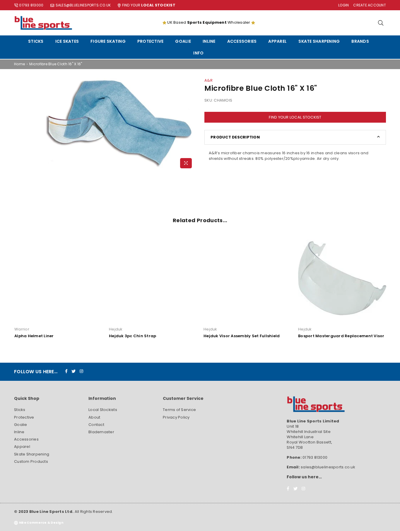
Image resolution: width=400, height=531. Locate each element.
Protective (150, 41)
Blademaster (101, 432)
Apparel (277, 41)
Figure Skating (108, 41)
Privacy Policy (176, 417)
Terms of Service (179, 409)
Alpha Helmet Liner (34, 336)
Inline (209, 41)
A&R (208, 80)
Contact (96, 424)
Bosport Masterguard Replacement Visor (341, 336)
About (94, 417)
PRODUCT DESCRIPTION (235, 137)
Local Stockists (102, 409)
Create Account (369, 5)
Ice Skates (67, 41)
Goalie (183, 41)
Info (198, 53)
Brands (360, 41)
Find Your (148, 5)
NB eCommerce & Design (41, 522)
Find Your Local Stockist (295, 117)
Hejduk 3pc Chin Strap (132, 336)
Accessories (242, 41)
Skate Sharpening (319, 41)
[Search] (380, 22)
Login (343, 5)
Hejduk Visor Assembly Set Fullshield (242, 336)
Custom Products (31, 461)
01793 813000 (31, 5)
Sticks (36, 41)
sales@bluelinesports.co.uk (83, 5)
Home (19, 64)
